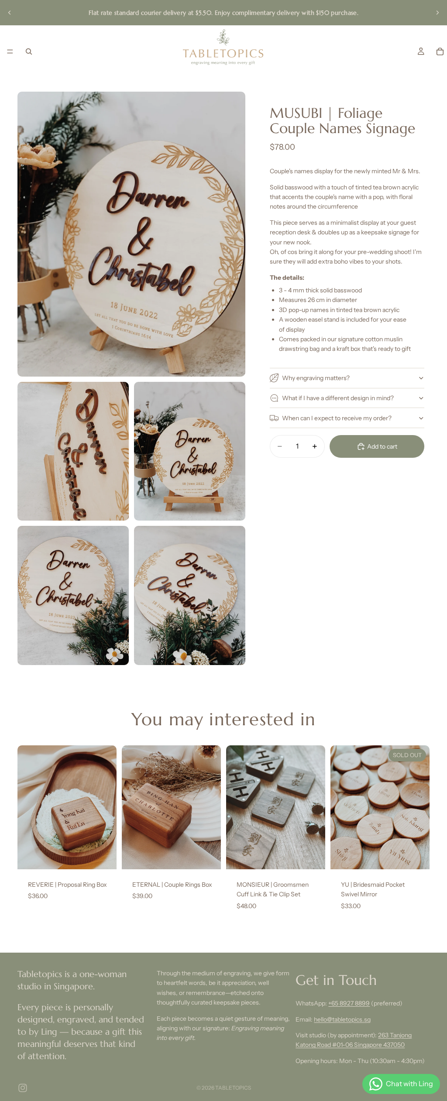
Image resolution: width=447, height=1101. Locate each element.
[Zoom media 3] (189, 451)
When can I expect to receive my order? (337, 418)
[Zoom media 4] (73, 595)
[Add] (103, 856)
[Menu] (10, 51)
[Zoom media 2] (73, 451)
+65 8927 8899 (349, 1003)
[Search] (28, 51)
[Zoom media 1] (131, 234)
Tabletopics (233, 1087)
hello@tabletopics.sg (342, 1019)
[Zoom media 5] (189, 595)
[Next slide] (437, 12)
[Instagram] (22, 1088)
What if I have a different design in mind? (338, 398)
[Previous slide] (9, 12)
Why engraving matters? (316, 378)
